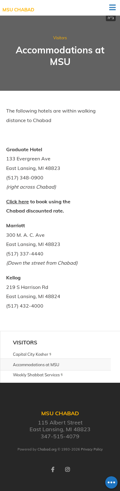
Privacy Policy (92, 449)
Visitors (60, 37)
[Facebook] (52, 469)
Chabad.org (47, 449)
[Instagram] (67, 469)
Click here (17, 201)
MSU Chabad (18, 10)
